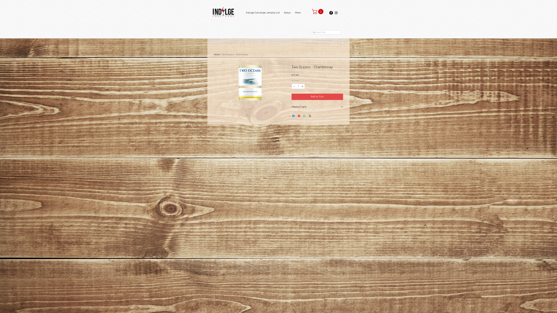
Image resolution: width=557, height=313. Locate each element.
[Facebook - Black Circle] (331, 13)
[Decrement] (294, 86)
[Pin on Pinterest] (299, 116)
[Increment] (302, 86)
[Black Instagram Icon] (336, 13)
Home (217, 54)
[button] (318, 11)
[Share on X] (310, 116)
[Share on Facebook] (293, 116)
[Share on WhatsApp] (304, 116)
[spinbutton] (298, 86)
